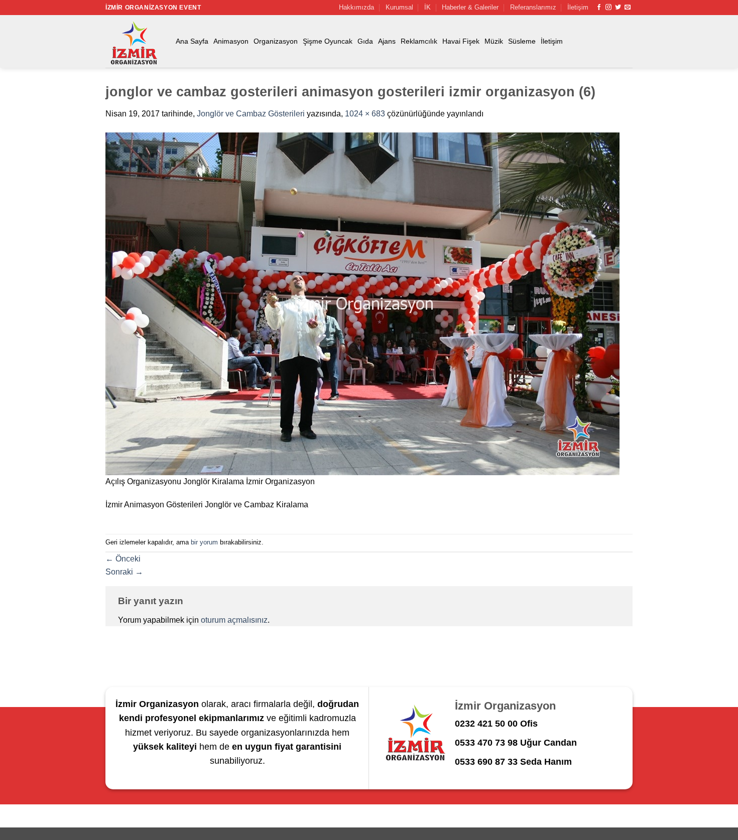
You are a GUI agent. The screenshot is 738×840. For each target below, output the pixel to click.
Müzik (493, 41)
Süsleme (522, 41)
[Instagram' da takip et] (608, 7)
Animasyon (231, 41)
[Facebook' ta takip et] (599, 7)
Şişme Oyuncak (327, 41)
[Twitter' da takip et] (618, 7)
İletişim (577, 7)
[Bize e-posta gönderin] (628, 7)
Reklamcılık (419, 41)
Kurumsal (399, 7)
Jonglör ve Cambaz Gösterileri (251, 113)
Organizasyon (276, 41)
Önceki (123, 558)
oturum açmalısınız (234, 620)
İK (427, 7)
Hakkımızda (356, 7)
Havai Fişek (460, 41)
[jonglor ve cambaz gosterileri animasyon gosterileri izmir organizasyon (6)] (362, 303)
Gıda (365, 41)
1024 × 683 (365, 113)
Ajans (387, 41)
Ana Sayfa (192, 41)
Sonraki (124, 572)
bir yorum (204, 542)
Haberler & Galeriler (470, 7)
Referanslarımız (533, 7)
